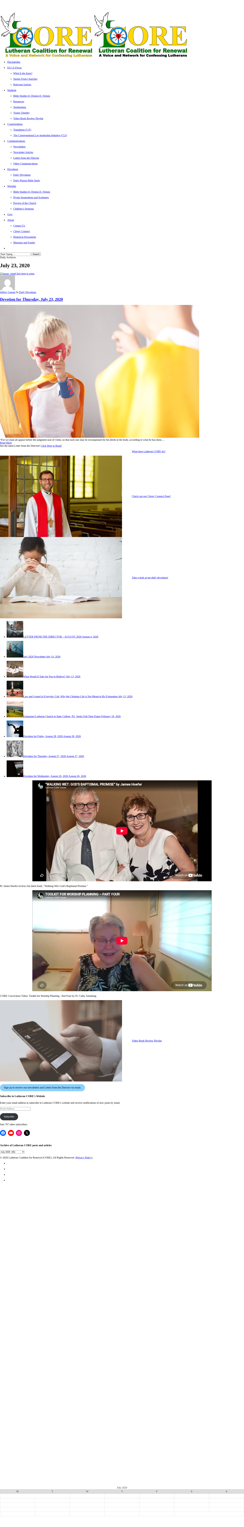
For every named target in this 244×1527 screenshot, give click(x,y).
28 (52, 1513)
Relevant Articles (27, 1226)
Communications (21, 1318)
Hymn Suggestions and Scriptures (40, 1402)
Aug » (125, 1517)
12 (226, 1500)
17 (157, 1504)
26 (226, 1509)
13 (17, 1504)
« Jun (118, 1517)
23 (122, 1509)
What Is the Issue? (28, 1211)
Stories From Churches (31, 1219)
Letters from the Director (34, 1341)
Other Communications (32, 1348)
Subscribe (9, 1116)
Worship (13, 1387)
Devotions (15, 1356)
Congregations (18, 1287)
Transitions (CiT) (26, 1303)
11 (191, 1500)
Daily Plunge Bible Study (33, 1379)
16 (122, 1504)
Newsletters (23, 1325)
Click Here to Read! (51, 445)
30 (122, 1513)
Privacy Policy (83, 1157)
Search (36, 254)
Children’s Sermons (29, 1417)
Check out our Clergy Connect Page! (151, 496)
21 (52, 1509)
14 (52, 1504)
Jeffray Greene (7, 292)
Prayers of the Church (31, 1409)
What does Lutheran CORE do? (148, 451)
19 (226, 1504)
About (12, 1432)
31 (157, 1513)
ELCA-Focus (16, 1196)
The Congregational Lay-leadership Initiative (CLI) (54, 1310)
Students (14, 1234)
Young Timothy (25, 1272)
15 (87, 1504)
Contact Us (22, 1448)
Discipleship (17, 1188)
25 (191, 1509)
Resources (21, 1257)
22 (87, 1509)
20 (17, 1509)
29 (87, 1513)
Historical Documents (31, 1463)
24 (157, 1509)
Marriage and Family (30, 1471)
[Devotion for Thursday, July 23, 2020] (99, 436)
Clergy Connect (25, 1455)
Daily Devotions (27, 292)
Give (10, 1425)
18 (191, 1504)
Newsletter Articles (29, 1333)
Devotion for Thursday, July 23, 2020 (31, 299)
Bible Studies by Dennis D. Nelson (40, 1249)
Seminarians (23, 1264)
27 (17, 1513)
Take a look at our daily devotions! (150, 577)
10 (157, 1500)
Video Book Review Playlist (147, 1040)
